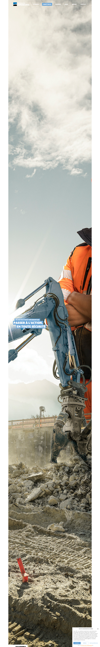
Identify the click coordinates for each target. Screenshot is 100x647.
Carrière (58, 4)
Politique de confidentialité (86, 645)
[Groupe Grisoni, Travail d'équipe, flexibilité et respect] (21, 4)
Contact (83, 4)
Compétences (47, 4)
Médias (74, 4)
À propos (36, 4)
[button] (97, 628)
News (66, 4)
